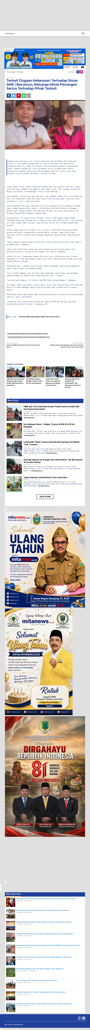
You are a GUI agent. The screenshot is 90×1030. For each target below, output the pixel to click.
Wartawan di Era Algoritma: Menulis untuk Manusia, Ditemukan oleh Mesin (46, 899)
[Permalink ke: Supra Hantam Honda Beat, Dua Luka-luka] (14, 484)
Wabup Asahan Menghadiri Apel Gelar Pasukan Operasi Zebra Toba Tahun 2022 (66, 345)
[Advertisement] (45, 15)
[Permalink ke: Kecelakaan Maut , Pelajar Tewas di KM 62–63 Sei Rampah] (35, 372)
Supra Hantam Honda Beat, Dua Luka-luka (45, 477)
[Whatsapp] (23, 95)
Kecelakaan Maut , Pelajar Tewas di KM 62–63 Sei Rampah (34, 381)
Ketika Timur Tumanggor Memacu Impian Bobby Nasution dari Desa (43, 957)
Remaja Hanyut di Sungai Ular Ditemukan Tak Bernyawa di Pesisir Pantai (73, 383)
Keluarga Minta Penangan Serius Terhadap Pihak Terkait (28, 333)
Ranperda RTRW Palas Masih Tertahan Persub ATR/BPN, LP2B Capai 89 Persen (48, 945)
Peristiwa (15, 92)
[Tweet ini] (14, 95)
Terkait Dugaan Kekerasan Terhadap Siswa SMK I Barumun (28, 337)
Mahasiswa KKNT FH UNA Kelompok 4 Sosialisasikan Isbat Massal (42, 910)
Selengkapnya (29, 417)
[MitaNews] (9, 33)
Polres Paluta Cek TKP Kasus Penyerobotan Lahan (36, 980)
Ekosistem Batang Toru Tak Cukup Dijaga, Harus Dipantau (40, 969)
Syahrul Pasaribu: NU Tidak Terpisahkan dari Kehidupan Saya (40, 992)
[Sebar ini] (9, 95)
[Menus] (83, 33)
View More (45, 497)
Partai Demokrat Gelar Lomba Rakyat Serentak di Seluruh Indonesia (43, 1004)
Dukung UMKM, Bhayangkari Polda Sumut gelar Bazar (39, 316)
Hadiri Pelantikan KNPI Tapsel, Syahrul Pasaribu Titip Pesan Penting (43, 922)
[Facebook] (78, 72)
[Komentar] (28, 95)
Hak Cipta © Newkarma (13, 1024)
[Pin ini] (18, 95)
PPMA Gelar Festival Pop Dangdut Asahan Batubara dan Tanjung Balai (44, 934)
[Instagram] (81, 72)
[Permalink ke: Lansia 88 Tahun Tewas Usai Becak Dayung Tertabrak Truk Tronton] (55, 372)
